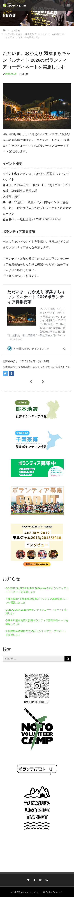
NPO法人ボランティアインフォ (28, 892)
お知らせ (23, 74)
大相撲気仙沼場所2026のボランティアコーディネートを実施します (35, 633)
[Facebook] (34, 879)
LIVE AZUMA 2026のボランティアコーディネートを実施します (36, 611)
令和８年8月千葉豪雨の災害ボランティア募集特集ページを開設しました (36, 601)
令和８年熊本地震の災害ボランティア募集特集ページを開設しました (36, 622)
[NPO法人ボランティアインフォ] (14, 5)
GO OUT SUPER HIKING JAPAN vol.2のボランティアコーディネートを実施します (37, 590)
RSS (46, 879)
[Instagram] (40, 879)
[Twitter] (28, 879)
